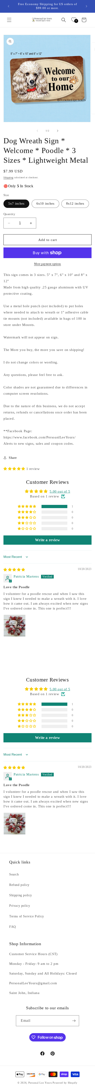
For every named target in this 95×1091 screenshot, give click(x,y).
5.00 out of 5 (60, 491)
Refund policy (19, 885)
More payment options (47, 264)
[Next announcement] (86, 6)
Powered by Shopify (65, 1082)
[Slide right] (58, 131)
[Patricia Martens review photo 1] (14, 626)
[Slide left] (37, 131)
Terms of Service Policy (26, 916)
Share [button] (13, 458)
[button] (9, 20)
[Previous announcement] (8, 6)
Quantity (9, 214)
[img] (14, 570)
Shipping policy (20, 895)
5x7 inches (16, 203)
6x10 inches (45, 203)
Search (14, 874)
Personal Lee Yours (40, 1082)
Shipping (8, 177)
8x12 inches (75, 203)
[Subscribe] (74, 1020)
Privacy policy (19, 905)
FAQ (12, 926)
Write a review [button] (47, 540)
